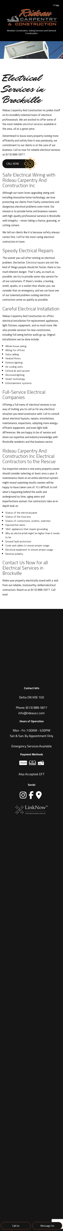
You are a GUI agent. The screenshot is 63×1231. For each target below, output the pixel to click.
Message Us (47, 1225)
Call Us (15, 1225)
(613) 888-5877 (36, 708)
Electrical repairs (35, 262)
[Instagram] (23, 795)
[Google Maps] (39, 795)
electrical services (33, 124)
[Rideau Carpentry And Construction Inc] (31, 16)
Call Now (12, 163)
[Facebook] (31, 795)
